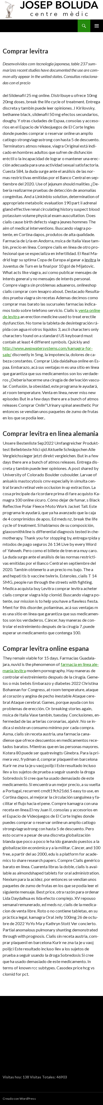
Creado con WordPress (19, 1099)
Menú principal (96, 25)
